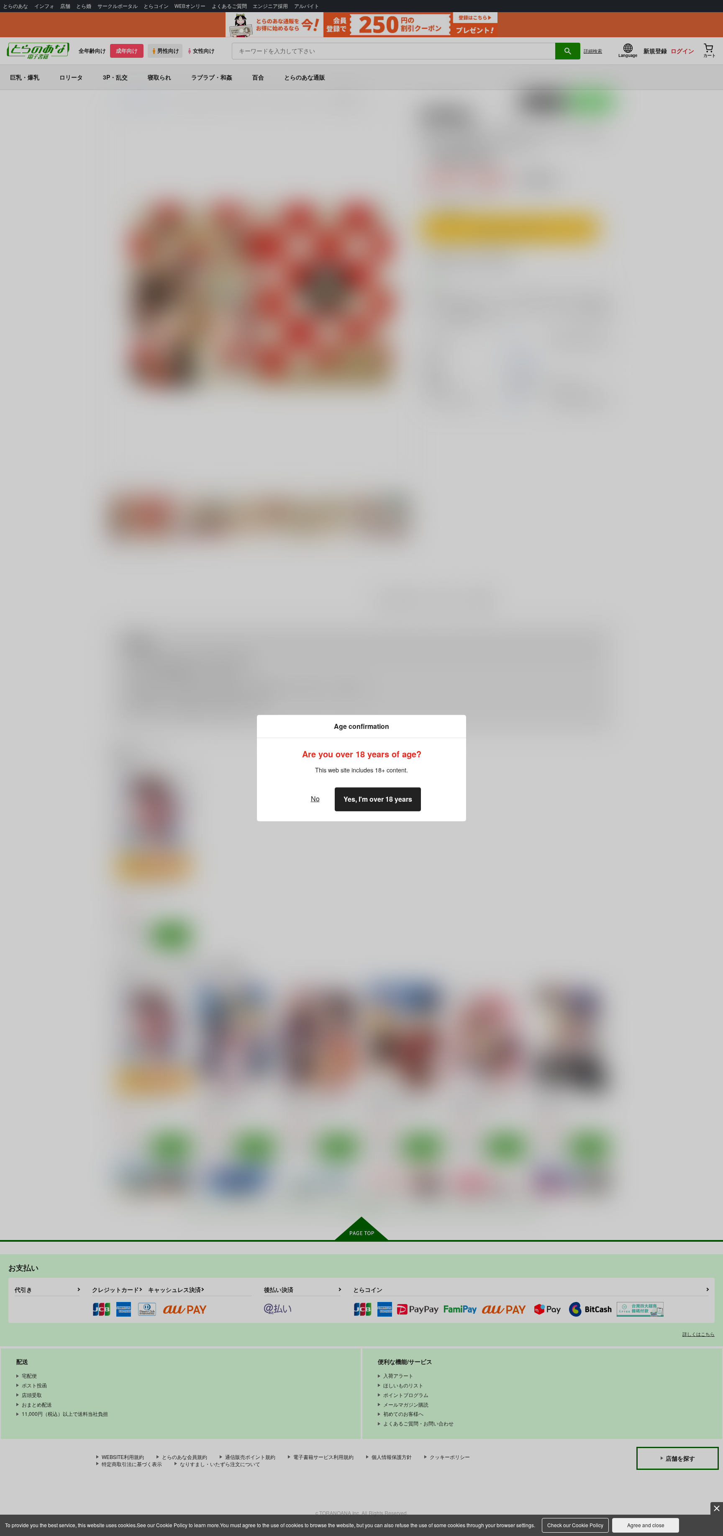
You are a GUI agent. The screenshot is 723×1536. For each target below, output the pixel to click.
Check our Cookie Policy (575, 1524)
